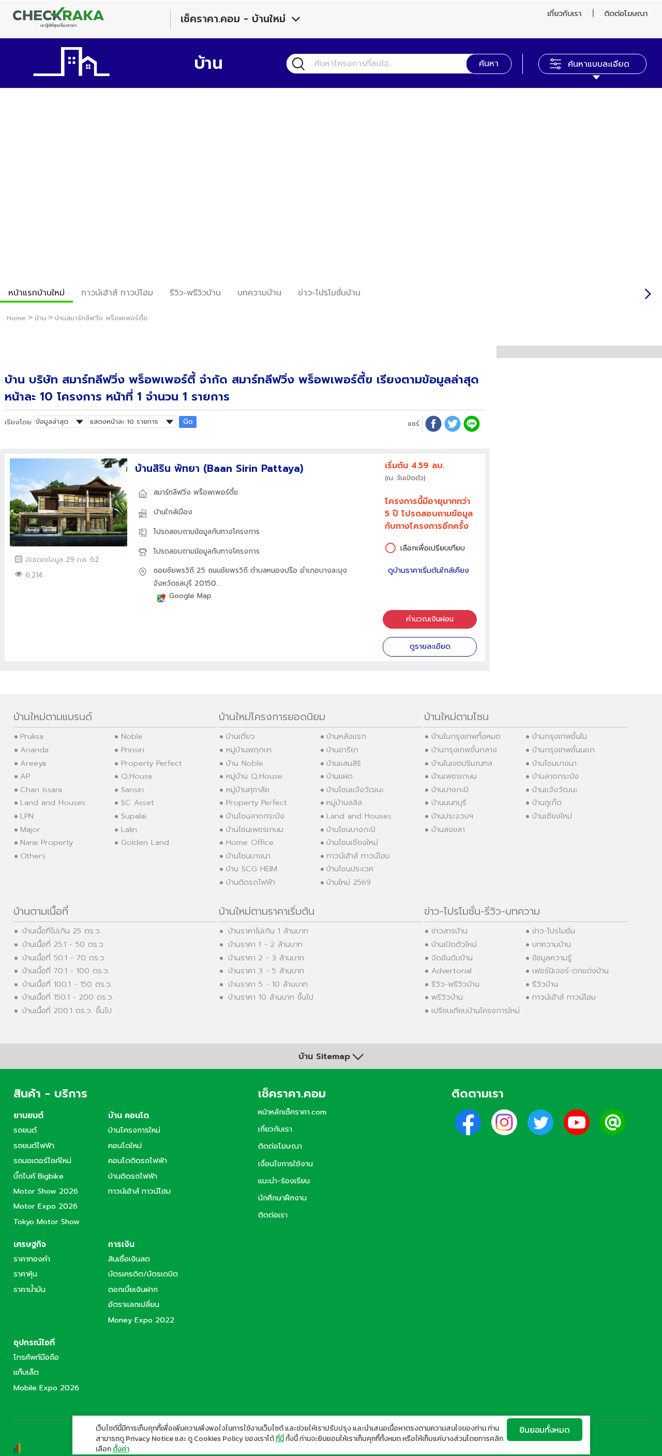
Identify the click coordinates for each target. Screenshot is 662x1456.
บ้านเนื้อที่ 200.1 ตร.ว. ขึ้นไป (67, 1010)
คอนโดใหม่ (125, 1145)
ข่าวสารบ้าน (449, 931)
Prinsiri (132, 749)
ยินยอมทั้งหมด (544, 1429)
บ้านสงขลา (448, 829)
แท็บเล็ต (26, 1372)
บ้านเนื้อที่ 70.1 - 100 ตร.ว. (66, 970)
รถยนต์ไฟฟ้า (33, 1145)
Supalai (133, 816)
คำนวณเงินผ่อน (430, 619)
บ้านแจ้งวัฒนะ (555, 789)
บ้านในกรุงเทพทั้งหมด (466, 736)
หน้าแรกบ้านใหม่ (36, 293)
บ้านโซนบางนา (248, 855)
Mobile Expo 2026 (46, 1387)
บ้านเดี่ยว (240, 736)
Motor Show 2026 (45, 1191)
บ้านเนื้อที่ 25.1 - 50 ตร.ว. (63, 944)
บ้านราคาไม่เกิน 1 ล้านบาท (268, 931)
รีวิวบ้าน (545, 984)
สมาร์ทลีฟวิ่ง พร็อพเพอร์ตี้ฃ (196, 492)
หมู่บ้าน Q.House (254, 776)
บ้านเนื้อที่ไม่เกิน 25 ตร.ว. (61, 931)
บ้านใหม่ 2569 (348, 882)
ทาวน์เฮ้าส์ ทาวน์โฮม (117, 293)
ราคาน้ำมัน (29, 1289)
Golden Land (145, 842)
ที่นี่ (280, 1438)
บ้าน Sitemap (324, 1056)
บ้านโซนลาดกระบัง (255, 816)
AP (25, 776)
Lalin (129, 829)
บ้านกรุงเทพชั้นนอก (563, 749)
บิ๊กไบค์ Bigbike (38, 1176)
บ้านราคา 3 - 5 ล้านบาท (266, 970)
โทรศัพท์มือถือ (36, 1357)
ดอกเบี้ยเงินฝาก (133, 1289)
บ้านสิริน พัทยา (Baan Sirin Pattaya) (219, 468)
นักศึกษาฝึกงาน (282, 1198)
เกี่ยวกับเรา (564, 13)
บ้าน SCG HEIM (251, 868)
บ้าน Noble (244, 763)
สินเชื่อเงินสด (129, 1259)
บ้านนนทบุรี (449, 802)
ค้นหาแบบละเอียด (598, 64)
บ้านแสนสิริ (343, 763)
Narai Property (46, 842)
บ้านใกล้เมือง (173, 512)
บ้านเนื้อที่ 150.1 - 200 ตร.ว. (68, 997)
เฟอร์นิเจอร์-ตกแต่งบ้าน (570, 970)
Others (33, 855)
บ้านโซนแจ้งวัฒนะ (355, 789)
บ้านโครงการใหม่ (134, 1130)
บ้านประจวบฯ (452, 816)
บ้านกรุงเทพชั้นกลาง (464, 749)
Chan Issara (41, 789)
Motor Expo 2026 (45, 1206)
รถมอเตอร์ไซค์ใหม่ (42, 1160)
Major (30, 829)
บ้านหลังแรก (346, 736)
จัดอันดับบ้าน (452, 957)
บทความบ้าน (551, 944)
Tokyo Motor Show (46, 1221)
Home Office (250, 842)
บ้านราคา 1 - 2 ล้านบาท (265, 944)
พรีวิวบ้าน (447, 997)
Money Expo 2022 (141, 1320)
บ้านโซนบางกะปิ (350, 829)
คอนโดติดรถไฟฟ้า (137, 1160)
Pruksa (31, 736)
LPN (27, 816)
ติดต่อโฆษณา (626, 13)
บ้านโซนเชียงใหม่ (352, 842)
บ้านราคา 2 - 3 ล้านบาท (266, 957)
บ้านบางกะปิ (450, 789)
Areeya (33, 763)
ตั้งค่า (121, 1449)
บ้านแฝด (339, 776)
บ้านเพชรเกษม (454, 776)
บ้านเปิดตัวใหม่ (454, 944)
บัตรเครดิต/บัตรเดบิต (143, 1274)
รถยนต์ (25, 1130)
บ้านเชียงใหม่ (552, 816)
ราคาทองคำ (31, 1259)
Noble (132, 736)
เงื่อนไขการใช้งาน (285, 1163)
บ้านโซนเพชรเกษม (254, 829)
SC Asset (137, 802)
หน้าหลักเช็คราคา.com (292, 1112)
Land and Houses (52, 802)
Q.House (137, 776)
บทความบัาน (259, 293)
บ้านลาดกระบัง (555, 776)
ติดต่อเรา (273, 1215)
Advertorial (451, 970)
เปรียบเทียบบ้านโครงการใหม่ (475, 1010)
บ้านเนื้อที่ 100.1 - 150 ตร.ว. (67, 984)
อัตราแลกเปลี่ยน (133, 1304)
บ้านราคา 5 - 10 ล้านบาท (268, 984)
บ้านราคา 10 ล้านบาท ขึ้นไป (270, 997)
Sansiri (132, 789)
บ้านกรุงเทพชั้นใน (559, 736)
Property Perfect (151, 763)
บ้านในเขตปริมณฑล (461, 763)
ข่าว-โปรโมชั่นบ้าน (329, 293)
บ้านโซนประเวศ (349, 868)
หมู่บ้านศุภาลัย (247, 789)
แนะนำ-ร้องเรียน (284, 1180)
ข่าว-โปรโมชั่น (553, 931)
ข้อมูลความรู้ (551, 957)
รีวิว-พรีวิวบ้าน (195, 293)
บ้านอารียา (342, 749)
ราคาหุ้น (25, 1274)
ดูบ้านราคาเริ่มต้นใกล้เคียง (428, 570)
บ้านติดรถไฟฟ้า (250, 882)
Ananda (34, 749)
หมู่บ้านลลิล (344, 802)
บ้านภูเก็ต (547, 802)
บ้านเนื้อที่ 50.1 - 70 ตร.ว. (64, 957)
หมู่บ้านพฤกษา (249, 749)
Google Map (190, 595)
